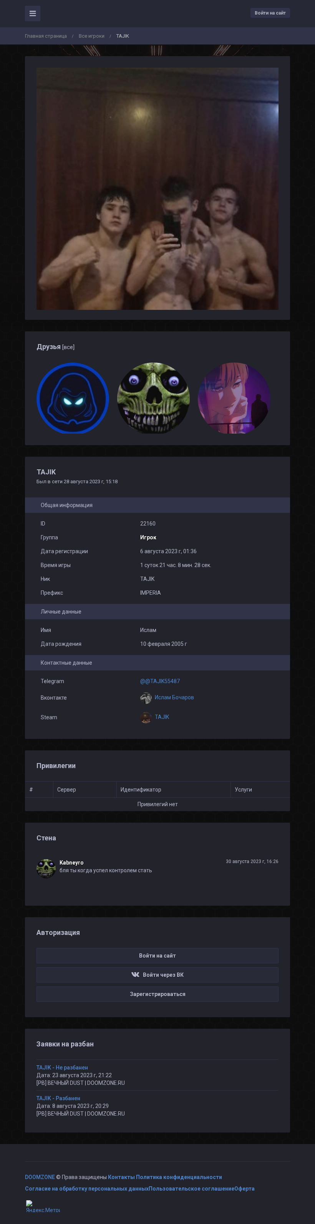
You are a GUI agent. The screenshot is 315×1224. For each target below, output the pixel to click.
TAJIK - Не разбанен (62, 1067)
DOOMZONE (40, 1177)
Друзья (55, 347)
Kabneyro (72, 863)
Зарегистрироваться (158, 994)
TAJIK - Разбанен (58, 1098)
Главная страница (46, 36)
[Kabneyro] (48, 868)
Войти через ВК (161, 975)
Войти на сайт (270, 13)
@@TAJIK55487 (160, 681)
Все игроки (91, 36)
